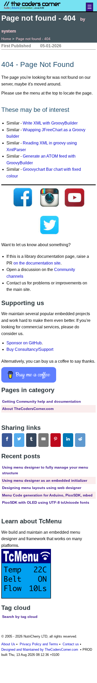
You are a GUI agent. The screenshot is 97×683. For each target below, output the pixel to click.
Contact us (71, 644)
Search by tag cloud (20, 617)
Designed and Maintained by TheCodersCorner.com (39, 649)
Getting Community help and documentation (41, 401)
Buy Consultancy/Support (29, 349)
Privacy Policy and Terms (39, 644)
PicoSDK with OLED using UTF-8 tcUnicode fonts (45, 502)
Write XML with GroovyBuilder (50, 123)
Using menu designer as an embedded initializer (44, 480)
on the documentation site (37, 263)
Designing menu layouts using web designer (41, 488)
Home (6, 39)
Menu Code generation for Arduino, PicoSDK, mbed (47, 495)
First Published (16, 46)
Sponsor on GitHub (24, 343)
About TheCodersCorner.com (28, 409)
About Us (8, 644)
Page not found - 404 (33, 39)
